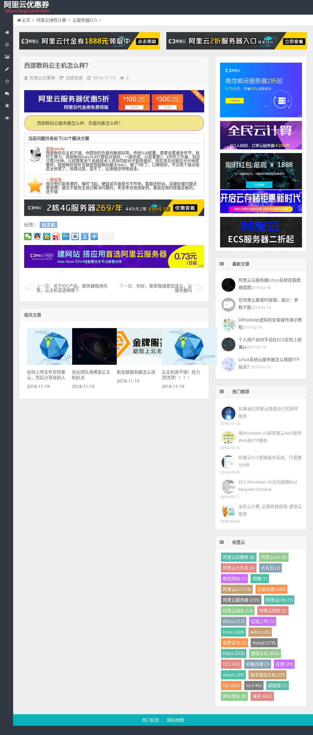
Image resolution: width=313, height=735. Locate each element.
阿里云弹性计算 (6, 57)
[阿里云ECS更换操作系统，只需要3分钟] (227, 461)
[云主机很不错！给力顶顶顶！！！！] (189, 363)
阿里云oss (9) (274, 557)
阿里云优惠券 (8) (239, 557)
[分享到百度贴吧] (75, 236)
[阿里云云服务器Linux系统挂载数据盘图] (227, 284)
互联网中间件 (6, 106)
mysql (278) (264, 642)
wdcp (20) (260, 632)
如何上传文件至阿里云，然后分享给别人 (46, 374)
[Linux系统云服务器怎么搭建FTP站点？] (227, 363)
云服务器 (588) (271, 589)
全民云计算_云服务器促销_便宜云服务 (270, 510)
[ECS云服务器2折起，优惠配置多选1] (114, 266)
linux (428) (233, 632)
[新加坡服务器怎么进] (144, 363)
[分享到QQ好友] (37, 236)
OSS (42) (231, 664)
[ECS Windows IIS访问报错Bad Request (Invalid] (227, 485)
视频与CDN (6, 93)
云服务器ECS (84, 20)
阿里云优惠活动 (6, 44)
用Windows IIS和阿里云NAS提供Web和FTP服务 (270, 436)
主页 (26, 20)
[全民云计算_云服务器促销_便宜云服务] (227, 510)
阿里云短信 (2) (273, 610)
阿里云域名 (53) (238, 610)
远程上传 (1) (262, 621)
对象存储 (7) (257, 664)
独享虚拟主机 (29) (267, 675)
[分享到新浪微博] (56, 236)
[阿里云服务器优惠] (114, 214)
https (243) (234, 653)
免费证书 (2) (234, 642)
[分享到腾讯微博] (66, 236)
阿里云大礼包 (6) (239, 568)
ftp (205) (231, 685)
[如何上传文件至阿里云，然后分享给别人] (55, 363)
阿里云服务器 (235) (241, 600)
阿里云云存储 (6, 81)
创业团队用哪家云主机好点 (91, 374)
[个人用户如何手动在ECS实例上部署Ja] (227, 343)
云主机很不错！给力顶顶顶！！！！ (181, 374)
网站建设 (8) (234, 696)
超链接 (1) (277, 685)
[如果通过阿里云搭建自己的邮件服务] (227, 412)
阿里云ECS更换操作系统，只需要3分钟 (270, 461)
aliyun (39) (233, 675)
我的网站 (27, 7)
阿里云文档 (6, 118)
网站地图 (175, 720)
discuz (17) (234, 621)
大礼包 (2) (270, 568)
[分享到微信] (28, 236)
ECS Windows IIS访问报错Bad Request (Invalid (267, 485)
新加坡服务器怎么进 (136, 372)
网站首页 (6, 32)
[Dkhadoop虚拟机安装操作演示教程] (227, 323)
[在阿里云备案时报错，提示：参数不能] (227, 304)
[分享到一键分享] (85, 236)
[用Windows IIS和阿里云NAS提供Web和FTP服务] (227, 437)
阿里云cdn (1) (279, 600)
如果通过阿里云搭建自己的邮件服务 (268, 412)
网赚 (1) (259, 578)
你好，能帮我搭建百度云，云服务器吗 (164, 288)
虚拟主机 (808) (265, 653)
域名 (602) (262, 696)
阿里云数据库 (6, 69)
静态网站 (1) (234, 578)
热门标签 (150, 720)
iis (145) (254, 685)
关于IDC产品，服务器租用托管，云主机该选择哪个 (72, 288)
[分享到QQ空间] (47, 236)
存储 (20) (284, 664)
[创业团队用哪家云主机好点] (99, 363)
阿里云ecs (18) (237, 589)
